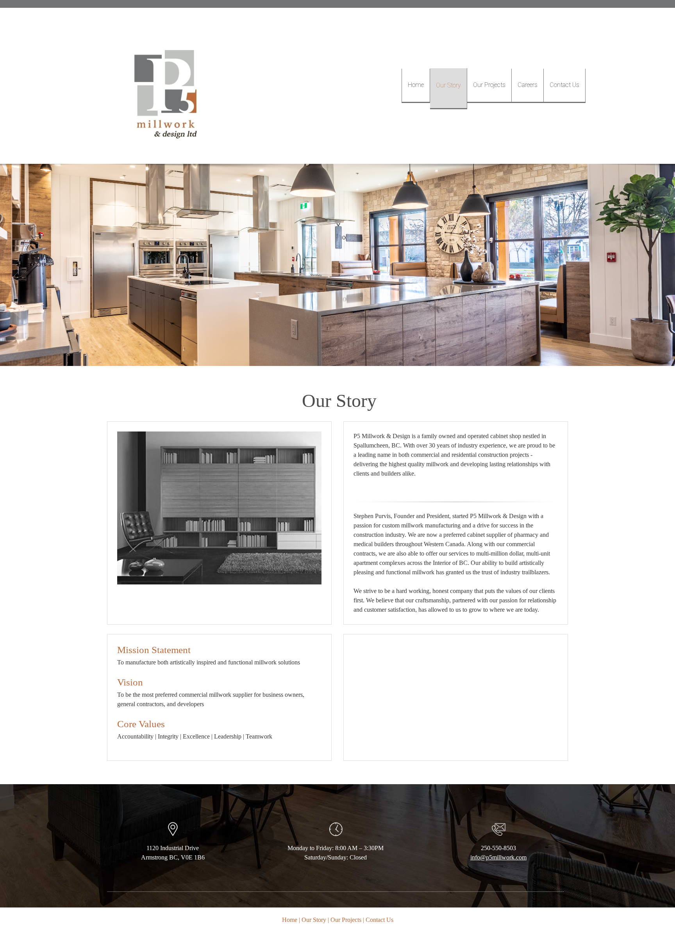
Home (289, 919)
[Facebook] (353, 880)
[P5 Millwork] (167, 86)
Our (336, 919)
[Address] (341, 880)
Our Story (314, 919)
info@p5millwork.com (498, 857)
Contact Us (379, 919)
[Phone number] (318, 880)
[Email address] (330, 880)
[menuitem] (416, 86)
